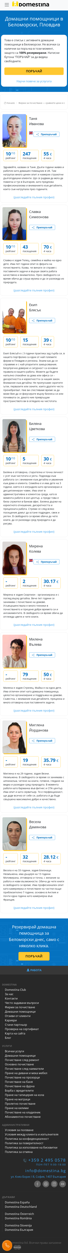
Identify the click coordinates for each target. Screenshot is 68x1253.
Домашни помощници (20, 1011)
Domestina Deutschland (21, 1207)
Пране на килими (17, 1108)
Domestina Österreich (19, 1214)
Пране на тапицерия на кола (24, 1095)
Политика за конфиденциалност (27, 1139)
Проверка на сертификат (22, 1029)
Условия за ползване (19, 1130)
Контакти (11, 998)
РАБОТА (35, 970)
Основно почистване (19, 1064)
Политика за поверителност (24, 1143)
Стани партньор (16, 1025)
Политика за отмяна (19, 1152)
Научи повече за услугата (34, 81)
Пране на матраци (17, 1099)
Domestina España (17, 1202)
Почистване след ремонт (22, 1060)
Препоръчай (48, 134)
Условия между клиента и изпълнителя (31, 1134)
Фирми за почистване (20, 1007)
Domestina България (19, 1230)
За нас (9, 994)
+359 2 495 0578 (47, 1160)
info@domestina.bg (45, 1170)
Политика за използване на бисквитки (31, 1147)
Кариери (11, 1020)
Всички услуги (14, 1051)
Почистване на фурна (20, 1086)
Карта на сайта (15, 1033)
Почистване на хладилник (22, 1112)
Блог (8, 1038)
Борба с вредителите (19, 1090)
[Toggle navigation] (7, 4)
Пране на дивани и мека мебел (26, 1073)
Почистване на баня (19, 1082)
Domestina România (18, 1218)
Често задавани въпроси (22, 1003)
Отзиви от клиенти (18, 1016)
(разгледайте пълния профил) (34, 197)
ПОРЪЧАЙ (34, 71)
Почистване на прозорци (22, 1077)
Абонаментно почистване (23, 1117)
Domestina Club (15, 990)
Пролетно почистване (20, 1104)
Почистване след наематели (24, 1069)
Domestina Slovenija (18, 1225)
